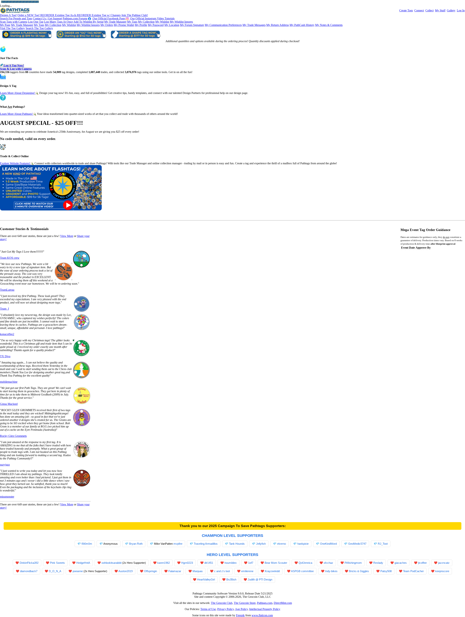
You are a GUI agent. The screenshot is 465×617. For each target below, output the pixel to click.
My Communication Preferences (223, 25)
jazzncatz (444, 562)
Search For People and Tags (16, 18)
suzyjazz (5, 464)
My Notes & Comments (329, 25)
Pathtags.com (264, 602)
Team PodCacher (413, 571)
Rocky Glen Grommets (13, 435)
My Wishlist (162, 21)
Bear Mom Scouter (276, 562)
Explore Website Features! (15, 163)
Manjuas (198, 571)
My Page (5, 25)
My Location (171, 25)
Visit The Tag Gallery (12, 28)
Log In (461, 10)
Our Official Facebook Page (109, 18)
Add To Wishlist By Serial (88, 21)
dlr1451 (208, 562)
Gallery (451, 10)
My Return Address (277, 25)
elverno (281, 543)
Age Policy (241, 609)
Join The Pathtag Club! (134, 15)
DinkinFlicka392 (29, 562)
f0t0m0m (87, 543)
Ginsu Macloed (9, 403)
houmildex (231, 562)
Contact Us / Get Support (47, 18)
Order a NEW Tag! (28, 15)
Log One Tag (35, 21)
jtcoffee (422, 562)
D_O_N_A (55, 571)
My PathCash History (302, 25)
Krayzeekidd (272, 571)
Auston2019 (125, 571)
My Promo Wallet (124, 25)
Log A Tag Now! (13, 65)
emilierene (247, 571)
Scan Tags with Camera (13, 21)
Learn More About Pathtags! (16, 113)
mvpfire (177, 543)
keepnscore (442, 571)
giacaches (401, 562)
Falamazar (174, 571)
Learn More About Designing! (18, 93)
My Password (156, 25)
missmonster (7, 496)
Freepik (240, 615)
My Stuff (440, 10)
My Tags (132, 21)
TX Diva (5, 356)
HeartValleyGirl (206, 579)
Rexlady (378, 562)
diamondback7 (28, 571)
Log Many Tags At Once (58, 21)
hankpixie (303, 543)
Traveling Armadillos (206, 543)
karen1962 (163, 562)
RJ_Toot (383, 543)
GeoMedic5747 (357, 543)
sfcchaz (328, 562)
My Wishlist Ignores (181, 21)
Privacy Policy (225, 609)
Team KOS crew (9, 257)
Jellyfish (261, 543)
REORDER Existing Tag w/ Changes (99, 15)
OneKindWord (328, 543)
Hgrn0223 (187, 562)
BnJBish (231, 579)
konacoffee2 (7, 334)
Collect (429, 10)
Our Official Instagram (143, 18)
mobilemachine (8, 381)
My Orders (106, 25)
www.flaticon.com (262, 615)
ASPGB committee (302, 571)
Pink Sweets (57, 562)
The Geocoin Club (221, 602)
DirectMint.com (283, 602)
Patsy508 (386, 571)
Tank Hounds (237, 543)
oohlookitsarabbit (112, 562)
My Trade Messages (254, 25)
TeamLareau (7, 289)
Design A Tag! (8, 15)
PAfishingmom (353, 562)
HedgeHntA (83, 562)
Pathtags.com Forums (75, 18)
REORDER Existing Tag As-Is (58, 15)
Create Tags (406, 10)
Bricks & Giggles (359, 571)
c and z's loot (222, 571)
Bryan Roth (136, 543)
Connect (419, 10)
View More (66, 236)
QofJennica (305, 562)
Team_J (4, 308)
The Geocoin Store (245, 602)
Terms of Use (208, 609)
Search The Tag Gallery (39, 28)
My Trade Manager (115, 21)
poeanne (78, 571)
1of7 (250, 562)
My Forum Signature (192, 25)
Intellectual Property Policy (264, 609)
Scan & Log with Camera (16, 68)
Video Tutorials (166, 18)
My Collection (146, 21)
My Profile (141, 25)
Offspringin (150, 571)
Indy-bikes (331, 571)
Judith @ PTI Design (260, 579)
